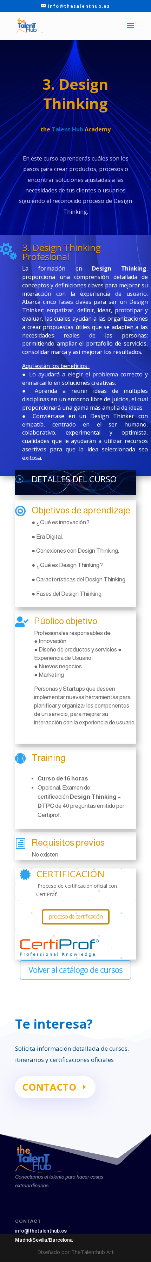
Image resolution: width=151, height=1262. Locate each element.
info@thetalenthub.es (41, 1231)
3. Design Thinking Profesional (61, 252)
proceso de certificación (76, 916)
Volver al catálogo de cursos (75, 969)
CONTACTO (49, 1087)
